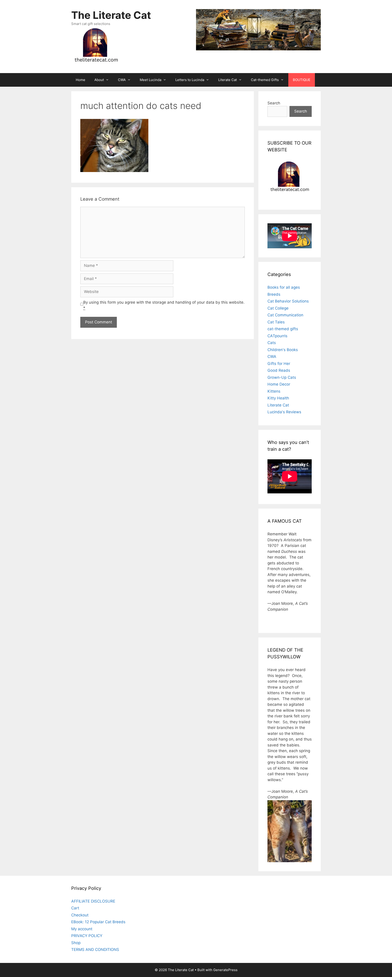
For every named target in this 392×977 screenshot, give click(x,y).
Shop (76, 942)
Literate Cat (227, 80)
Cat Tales (276, 322)
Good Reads (278, 370)
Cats (271, 342)
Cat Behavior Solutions (288, 301)
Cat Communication (285, 315)
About (99, 80)
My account (81, 929)
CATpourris (277, 336)
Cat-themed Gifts (265, 80)
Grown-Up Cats (281, 377)
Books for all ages (283, 287)
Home (80, 80)
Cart (75, 908)
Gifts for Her (278, 363)
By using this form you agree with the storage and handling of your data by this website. (164, 305)
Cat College (278, 308)
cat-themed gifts (282, 329)
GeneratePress (225, 970)
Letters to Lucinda (189, 80)
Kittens (273, 391)
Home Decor (278, 384)
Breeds (273, 294)
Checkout (79, 915)
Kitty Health (278, 398)
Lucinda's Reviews (284, 412)
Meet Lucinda (150, 80)
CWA (122, 80)
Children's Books (282, 349)
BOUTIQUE (301, 80)
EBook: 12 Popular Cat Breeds (98, 922)
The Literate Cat (111, 15)
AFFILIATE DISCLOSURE (93, 901)
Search (273, 103)
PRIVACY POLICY (86, 935)
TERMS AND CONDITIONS (95, 949)
